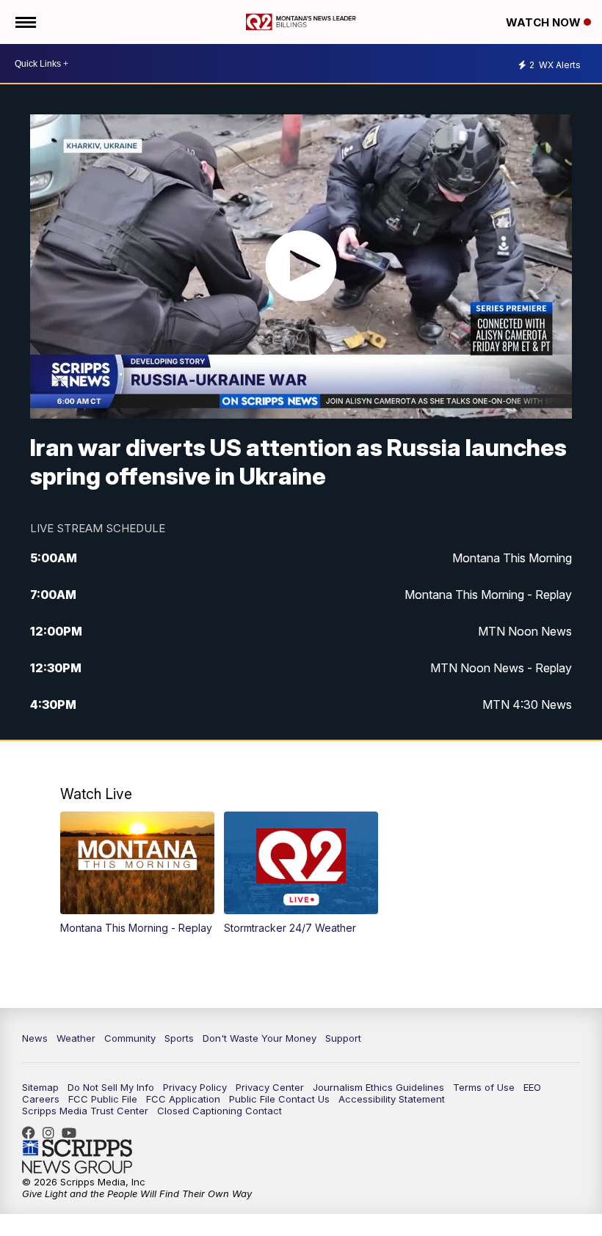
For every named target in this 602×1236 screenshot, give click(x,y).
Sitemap (40, 1087)
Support (343, 1038)
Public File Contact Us (279, 1099)
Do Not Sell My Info (111, 1087)
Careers (40, 1099)
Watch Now (545, 22)
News (35, 1038)
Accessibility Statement (391, 1099)
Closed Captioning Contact (219, 1111)
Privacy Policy (195, 1087)
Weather (76, 1038)
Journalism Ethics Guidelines (378, 1087)
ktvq (52, 1132)
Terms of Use (484, 1087)
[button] (137, 873)
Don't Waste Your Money (259, 1038)
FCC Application (183, 1099)
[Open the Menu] (24, 22)
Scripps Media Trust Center (85, 1111)
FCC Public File (102, 1099)
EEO (532, 1087)
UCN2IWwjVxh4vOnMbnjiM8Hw (73, 1132)
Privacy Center (270, 1087)
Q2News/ (32, 1132)
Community (130, 1038)
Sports (179, 1038)
